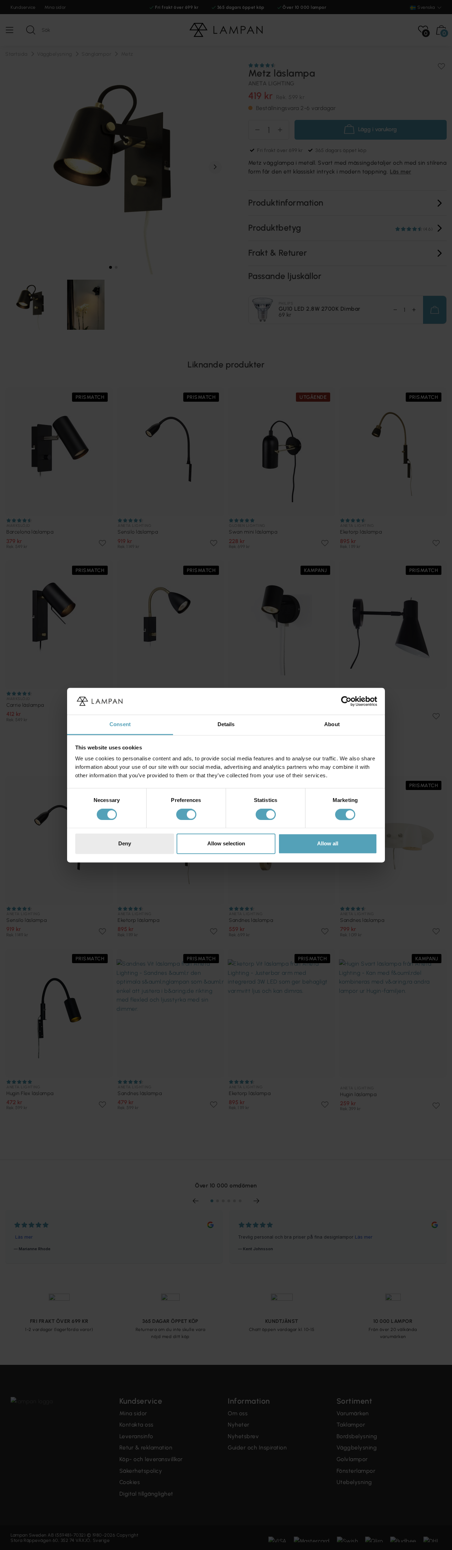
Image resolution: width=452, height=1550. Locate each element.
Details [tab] (226, 725)
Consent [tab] (120, 725)
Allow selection (226, 844)
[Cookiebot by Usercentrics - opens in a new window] (346, 701)
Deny (124, 844)
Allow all (327, 844)
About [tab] (332, 725)
